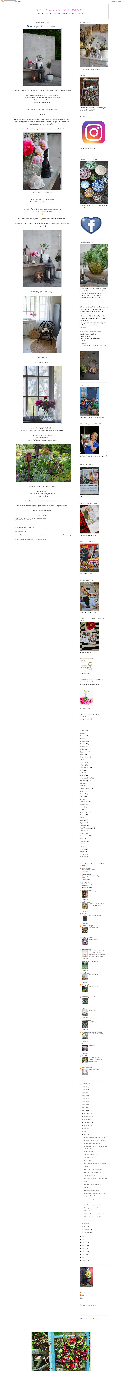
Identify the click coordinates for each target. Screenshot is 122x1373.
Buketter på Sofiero (94, 939)
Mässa (82, 807)
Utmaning (83, 849)
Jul (81, 786)
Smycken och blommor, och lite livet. (95, 1163)
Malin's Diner (86, 902)
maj (85, 1134)
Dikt (81, 759)
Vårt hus (82, 854)
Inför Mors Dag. (89, 1157)
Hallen (82, 770)
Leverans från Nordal (95, 915)
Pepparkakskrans (93, 892)
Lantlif (84, 1008)
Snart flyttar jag (93, 1022)
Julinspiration (84, 788)
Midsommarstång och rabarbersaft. (95, 1137)
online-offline (88, 1160)
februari (87, 1229)
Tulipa (82, 1298)
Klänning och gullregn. (91, 1154)
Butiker (82, 749)
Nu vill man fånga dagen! (92, 1205)
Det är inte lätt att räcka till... (93, 1217)
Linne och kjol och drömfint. (92, 1143)
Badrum (82, 733)
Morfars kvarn (86, 874)
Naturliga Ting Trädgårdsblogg (92, 1032)
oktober (86, 1119)
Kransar (82, 796)
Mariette (83, 1295)
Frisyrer (82, 765)
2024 (84, 1093)
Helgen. (86, 1187)
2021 (84, 1102)
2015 (84, 1242)
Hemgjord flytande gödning (96, 1033)
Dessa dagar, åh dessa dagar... (42, 26)
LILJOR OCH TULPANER (61, 10)
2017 (84, 1236)
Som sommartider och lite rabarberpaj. (96, 1178)
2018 (84, 1111)
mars (85, 1226)
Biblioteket (83, 738)
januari (86, 1232)
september (87, 1122)
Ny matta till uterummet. (91, 1220)
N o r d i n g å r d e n (88, 997)
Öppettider (92, 1045)
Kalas (81, 791)
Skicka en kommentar (20, 531)
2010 (84, 1257)
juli (85, 1128)
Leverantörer (84, 802)
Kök (81, 799)
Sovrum (82, 831)
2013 (84, 1248)
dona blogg (85, 973)
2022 (84, 1099)
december (87, 1113)
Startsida (43, 535)
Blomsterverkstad (87, 937)
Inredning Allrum (85, 778)
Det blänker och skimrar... (92, 1190)
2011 (84, 1254)
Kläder (82, 794)
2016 (84, 1239)
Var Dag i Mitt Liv (87, 890)
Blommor (25, 520)
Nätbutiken (83, 812)
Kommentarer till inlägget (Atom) (35, 539)
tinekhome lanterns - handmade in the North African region (95, 1059)
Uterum (82, 846)
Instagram (83, 783)
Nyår (81, 809)
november (87, 1116)
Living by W (85, 882)
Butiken (82, 746)
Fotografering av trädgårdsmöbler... (95, 1140)
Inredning (83, 775)
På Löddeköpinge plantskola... (93, 1199)
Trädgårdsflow (86, 1020)
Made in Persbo (87, 1067)
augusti (86, 1125)
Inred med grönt (93, 974)
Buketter (82, 744)
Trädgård (33, 520)
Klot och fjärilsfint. (90, 1175)
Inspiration (83, 781)
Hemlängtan (86, 914)
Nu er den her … (93, 963)
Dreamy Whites (86, 949)
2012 (84, 1251)
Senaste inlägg (18, 535)
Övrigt (82, 857)
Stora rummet (84, 836)
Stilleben (82, 833)
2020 (84, 1105)
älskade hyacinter (93, 986)
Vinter (82, 852)
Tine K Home (86, 1056)
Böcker (82, 754)
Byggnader (83, 752)
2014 (84, 1245)
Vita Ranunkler (86, 1044)
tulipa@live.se (102, 345)
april (85, 1223)
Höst (81, 773)
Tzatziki (86, 1166)
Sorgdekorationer (85, 828)
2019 (84, 1108)
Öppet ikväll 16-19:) (94, 927)
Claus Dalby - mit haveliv (90, 961)
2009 (84, 1260)
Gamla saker (84, 767)
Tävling (82, 844)
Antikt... (86, 1181)
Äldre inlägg (67, 535)
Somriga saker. (88, 1202)
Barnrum (82, 736)
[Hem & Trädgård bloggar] (88, 1305)
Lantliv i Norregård (88, 926)
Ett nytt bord (92, 1010)
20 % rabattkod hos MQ (88, 869)
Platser (82, 815)
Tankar (82, 838)
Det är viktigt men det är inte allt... (94, 1214)
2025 (84, 1090)
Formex (82, 762)
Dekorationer (84, 757)
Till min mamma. (89, 1151)
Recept (82, 820)
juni (85, 1131)
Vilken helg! (87, 1211)
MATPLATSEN (86, 868)
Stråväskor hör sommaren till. (93, 1184)
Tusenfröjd (85, 985)
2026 (84, 1087)
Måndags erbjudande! (91, 1208)
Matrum (82, 804)
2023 (84, 1096)
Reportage (83, 823)
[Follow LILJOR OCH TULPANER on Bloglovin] (86, 719)
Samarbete (83, 825)
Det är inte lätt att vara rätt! (92, 1172)
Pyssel (82, 817)
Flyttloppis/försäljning (95, 1069)
